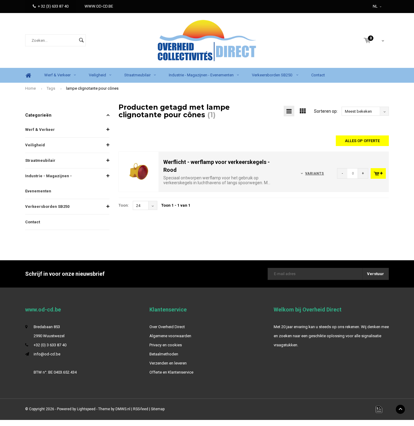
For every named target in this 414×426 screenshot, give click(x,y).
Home (28, 75)
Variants (314, 173)
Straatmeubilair (137, 75)
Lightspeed (86, 409)
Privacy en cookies (165, 345)
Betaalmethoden (163, 354)
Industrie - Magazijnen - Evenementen (201, 75)
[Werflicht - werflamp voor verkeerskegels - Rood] (139, 171)
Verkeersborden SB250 (272, 75)
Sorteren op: (326, 111)
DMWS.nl (122, 409)
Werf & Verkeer (57, 75)
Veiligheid (97, 75)
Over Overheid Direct (167, 326)
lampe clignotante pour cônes (92, 88)
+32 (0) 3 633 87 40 (50, 345)
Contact (318, 75)
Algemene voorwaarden (170, 336)
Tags (51, 88)
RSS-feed (140, 409)
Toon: (124, 205)
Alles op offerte (362, 140)
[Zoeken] (81, 40)
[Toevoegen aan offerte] (378, 173)
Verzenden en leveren (168, 363)
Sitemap (158, 409)
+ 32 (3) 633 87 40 (53, 6)
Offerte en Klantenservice (171, 372)
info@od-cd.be (47, 354)
